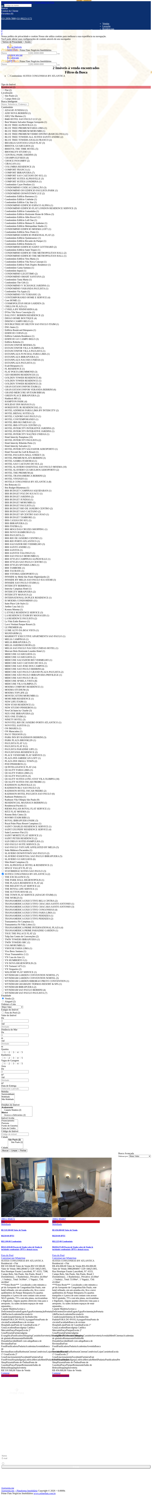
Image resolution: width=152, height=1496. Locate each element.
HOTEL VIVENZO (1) (16, 478)
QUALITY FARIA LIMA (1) (19, 770)
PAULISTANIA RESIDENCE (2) (21, 752)
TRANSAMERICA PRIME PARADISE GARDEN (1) (31, 930)
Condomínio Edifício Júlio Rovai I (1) (22, 217)
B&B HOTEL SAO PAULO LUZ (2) (23, 119)
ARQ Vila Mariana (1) (15, 116)
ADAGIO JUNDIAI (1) (16, 110)
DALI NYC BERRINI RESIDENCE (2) (24, 315)
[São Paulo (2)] (15, 1142)
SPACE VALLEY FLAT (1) (18, 868)
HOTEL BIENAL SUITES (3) (19, 413)
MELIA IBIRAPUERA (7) (17, 642)
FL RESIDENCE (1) (15, 368)
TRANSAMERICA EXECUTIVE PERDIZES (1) (29, 915)
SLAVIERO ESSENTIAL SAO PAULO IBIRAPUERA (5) (33, 856)
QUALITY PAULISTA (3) (18, 776)
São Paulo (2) (11, 96)
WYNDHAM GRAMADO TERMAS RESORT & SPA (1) (33, 984)
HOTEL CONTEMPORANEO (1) (21, 419)
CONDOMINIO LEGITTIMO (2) (21, 273)
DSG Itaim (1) (11, 327)
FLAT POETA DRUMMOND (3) (21, 371)
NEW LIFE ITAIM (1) (15, 701)
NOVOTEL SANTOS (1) (17, 725)
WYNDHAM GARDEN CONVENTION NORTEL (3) (32, 978)
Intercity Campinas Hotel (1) (18, 588)
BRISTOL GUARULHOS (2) (19, 146)
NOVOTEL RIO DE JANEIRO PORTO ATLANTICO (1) (33, 722)
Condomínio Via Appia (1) (17, 291)
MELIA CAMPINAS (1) (16, 639)
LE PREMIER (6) (13, 627)
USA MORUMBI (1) (15, 945)
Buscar (5, 1150)
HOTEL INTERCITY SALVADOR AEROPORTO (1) (31, 449)
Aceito (28, 42)
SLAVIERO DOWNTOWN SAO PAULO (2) (27, 853)
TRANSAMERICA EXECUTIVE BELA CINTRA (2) (31, 901)
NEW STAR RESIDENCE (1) (19, 704)
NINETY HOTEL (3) (15, 719)
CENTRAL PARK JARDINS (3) (21, 155)
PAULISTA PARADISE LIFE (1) (21, 749)
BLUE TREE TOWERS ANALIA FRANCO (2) (28, 140)
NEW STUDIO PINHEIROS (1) (20, 707)
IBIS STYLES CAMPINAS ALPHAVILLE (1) (27, 559)
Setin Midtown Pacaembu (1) (18, 850)
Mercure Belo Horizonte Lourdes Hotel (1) (25, 651)
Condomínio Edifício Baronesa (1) (21, 196)
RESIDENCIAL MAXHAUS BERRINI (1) (26, 802)
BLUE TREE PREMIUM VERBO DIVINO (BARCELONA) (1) (36, 134)
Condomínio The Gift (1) (16, 282)
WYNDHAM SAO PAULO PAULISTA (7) (26, 993)
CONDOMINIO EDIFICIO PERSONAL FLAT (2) (29, 235)
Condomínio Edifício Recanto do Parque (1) (25, 241)
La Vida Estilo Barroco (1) (17, 621)
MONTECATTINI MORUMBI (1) (21, 695)
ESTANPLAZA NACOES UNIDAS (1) (24, 360)
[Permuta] (9, 1123)
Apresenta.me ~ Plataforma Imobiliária (19, 1490)
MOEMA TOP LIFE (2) (16, 692)
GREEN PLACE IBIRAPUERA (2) (22, 395)
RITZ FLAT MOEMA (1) (17, 811)
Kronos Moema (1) (14, 609)
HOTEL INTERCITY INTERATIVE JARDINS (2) (29, 428)
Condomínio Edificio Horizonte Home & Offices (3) (29, 214)
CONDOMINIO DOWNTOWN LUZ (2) (25, 193)
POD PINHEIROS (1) (15, 764)
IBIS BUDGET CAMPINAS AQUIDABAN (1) (28, 490)
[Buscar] (2, 6)
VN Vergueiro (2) (13, 969)
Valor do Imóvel (8, 1015)
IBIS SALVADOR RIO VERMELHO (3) (25, 544)
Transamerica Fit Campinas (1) (19, 921)
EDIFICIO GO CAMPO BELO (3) (22, 339)
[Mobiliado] (8, 1097)
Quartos (5, 1049)
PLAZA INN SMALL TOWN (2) (21, 761)
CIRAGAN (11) (12, 163)
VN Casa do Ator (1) (14, 957)
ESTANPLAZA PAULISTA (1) (20, 363)
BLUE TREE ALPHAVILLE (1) (20, 125)
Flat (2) (8, 90)
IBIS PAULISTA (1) (14, 535)
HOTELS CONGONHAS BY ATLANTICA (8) (28, 481)
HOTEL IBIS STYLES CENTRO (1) (23, 425)
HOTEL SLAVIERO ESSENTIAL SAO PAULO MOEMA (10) (35, 467)
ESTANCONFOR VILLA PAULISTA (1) (25, 351)
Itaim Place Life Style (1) (16, 603)
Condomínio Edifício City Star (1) (21, 202)
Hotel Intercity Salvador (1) (17, 446)
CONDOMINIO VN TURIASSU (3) (23, 294)
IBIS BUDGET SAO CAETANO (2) (23, 511)
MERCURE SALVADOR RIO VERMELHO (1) (28, 660)
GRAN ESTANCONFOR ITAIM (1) (23, 386)
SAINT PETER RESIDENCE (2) (21, 838)
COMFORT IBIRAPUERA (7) (20, 172)
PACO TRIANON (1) (15, 734)
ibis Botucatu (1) (12, 484)
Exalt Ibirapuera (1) (14, 366)
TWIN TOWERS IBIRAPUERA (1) (22, 939)
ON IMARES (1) (13, 728)
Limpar (14, 1150)
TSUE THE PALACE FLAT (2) (20, 933)
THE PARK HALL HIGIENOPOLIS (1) (24, 880)
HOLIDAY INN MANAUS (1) (20, 404)
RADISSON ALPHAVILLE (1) (20, 785)
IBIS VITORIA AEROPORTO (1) (21, 574)
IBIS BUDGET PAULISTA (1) (20, 505)
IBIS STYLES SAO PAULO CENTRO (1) (25, 562)
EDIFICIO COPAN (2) (16, 333)
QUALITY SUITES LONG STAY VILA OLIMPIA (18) (32, 779)
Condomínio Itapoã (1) (15, 270)
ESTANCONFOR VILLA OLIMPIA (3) (24, 348)
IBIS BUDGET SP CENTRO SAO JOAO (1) (27, 514)
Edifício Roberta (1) (14, 342)
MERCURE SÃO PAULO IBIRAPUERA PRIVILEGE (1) (33, 675)
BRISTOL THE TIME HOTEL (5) (21, 149)
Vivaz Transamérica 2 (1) (16, 954)
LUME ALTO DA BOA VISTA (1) (22, 630)
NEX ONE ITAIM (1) (15, 716)
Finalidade (6, 995)
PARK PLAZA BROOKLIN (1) (20, 740)
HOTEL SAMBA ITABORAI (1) (21, 461)
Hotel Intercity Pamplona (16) (19, 437)
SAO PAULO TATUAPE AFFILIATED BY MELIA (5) (32, 847)
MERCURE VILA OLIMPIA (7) (20, 684)
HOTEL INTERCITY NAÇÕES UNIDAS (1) (27, 434)
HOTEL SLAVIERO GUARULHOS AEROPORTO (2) (32, 470)
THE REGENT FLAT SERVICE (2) (22, 886)
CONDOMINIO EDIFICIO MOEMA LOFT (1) (28, 229)
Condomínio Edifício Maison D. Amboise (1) (26, 223)
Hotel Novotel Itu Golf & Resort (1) (21, 452)
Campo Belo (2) (12, 98)
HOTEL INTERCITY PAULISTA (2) (23, 440)
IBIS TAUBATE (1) (14, 571)
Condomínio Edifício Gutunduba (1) (22, 211)
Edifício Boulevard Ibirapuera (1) (20, 330)
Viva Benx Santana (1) (15, 951)
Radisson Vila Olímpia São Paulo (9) (22, 799)
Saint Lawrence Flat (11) (16, 832)
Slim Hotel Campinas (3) (16, 862)
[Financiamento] (9, 1121)
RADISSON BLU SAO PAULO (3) (22, 788)
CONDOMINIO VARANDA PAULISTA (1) (26, 288)
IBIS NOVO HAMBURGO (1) (20, 532)
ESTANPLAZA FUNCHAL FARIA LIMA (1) (27, 354)
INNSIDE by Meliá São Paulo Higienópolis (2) (27, 577)
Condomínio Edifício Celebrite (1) (21, 199)
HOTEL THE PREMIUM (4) (19, 473)
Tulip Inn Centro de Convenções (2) (22, 936)
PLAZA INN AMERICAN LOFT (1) (23, 758)
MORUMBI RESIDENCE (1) (19, 698)
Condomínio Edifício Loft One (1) (21, 220)
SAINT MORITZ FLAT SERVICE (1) (23, 835)
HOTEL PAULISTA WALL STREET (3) (24, 455)
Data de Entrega (8, 1086)
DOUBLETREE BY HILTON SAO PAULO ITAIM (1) (32, 324)
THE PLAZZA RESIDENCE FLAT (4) (24, 883)
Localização (6, 93)
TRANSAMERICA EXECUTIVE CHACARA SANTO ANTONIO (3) (39, 906)
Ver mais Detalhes (9, 1375)
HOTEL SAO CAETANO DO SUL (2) (24, 464)
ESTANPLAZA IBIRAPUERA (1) (21, 357)
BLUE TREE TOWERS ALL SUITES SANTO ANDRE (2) (34, 137)
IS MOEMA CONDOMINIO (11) (21, 600)
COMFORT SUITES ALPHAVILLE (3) (24, 178)
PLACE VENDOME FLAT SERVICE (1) (25, 755)
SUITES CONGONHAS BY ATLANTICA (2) (27, 874)
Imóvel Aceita (7, 1118)
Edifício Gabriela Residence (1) (19, 336)
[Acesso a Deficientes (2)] (16, 1115)
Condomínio (7, 107)
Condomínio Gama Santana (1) (19, 267)
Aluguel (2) (10, 1001)
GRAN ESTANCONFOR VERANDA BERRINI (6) (30, 389)
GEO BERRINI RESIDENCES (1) (22, 374)
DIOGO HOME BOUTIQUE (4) (21, 318)
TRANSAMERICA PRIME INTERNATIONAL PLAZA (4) (34, 927)
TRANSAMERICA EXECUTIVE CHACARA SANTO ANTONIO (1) (39, 903)
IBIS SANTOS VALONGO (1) (20, 553)
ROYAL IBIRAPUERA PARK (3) (21, 820)
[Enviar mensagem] (58, 53)
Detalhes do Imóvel (10, 1105)
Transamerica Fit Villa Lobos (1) (20, 924)
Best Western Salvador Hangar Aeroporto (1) (26, 122)
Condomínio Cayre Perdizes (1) (19, 184)
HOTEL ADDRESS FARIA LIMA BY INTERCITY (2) (32, 410)
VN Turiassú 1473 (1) (15, 966)
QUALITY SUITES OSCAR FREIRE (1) (25, 782)
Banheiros (6, 1055)
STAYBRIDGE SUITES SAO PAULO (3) (25, 871)
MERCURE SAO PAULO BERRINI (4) (24, 669)
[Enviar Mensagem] (58, 64)
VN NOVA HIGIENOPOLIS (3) (20, 963)
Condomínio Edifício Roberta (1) (20, 244)
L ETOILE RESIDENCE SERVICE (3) (24, 612)
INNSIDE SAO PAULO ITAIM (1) (22, 582)
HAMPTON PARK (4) (16, 401)
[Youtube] (76, 1442)
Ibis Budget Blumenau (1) (17, 487)
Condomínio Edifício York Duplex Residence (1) (28, 264)
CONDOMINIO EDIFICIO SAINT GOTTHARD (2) (31, 247)
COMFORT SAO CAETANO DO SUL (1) (25, 175)
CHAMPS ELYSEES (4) (17, 157)
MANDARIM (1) (13, 633)
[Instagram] (76, 1436)
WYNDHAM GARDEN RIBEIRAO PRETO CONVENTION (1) (37, 981)
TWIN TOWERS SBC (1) (17, 942)
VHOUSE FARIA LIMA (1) (18, 948)
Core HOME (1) (12, 300)
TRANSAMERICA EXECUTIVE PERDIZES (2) (29, 918)
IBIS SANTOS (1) (14, 550)
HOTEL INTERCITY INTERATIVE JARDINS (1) (29, 431)
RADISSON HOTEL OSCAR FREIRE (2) (25, 791)
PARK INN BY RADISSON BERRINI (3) (25, 737)
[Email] (76, 1447)
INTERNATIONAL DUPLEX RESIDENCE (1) (28, 597)
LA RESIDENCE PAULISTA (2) (21, 618)
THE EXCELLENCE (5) (17, 877)
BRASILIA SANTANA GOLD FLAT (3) (25, 143)
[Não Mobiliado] (8, 1099)
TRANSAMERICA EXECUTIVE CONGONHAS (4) (31, 909)
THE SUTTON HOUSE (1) (18, 892)
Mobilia (4, 1091)
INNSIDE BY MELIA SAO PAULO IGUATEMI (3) (30, 580)
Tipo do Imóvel (8, 84)
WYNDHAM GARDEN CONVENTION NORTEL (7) (32, 975)
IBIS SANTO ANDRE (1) (17, 547)
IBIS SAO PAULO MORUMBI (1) (22, 556)
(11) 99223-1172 (24, 18)
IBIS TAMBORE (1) (15, 568)
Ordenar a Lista (8, 1004)
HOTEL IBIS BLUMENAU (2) (20, 422)
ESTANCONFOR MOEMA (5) (20, 345)
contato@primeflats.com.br (19, 1415)
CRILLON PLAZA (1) (16, 306)
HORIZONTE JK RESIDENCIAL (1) (23, 407)
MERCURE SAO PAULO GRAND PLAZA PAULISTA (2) (34, 672)
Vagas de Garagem (10, 1060)
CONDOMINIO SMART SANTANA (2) (25, 276)
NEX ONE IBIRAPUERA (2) (19, 713)
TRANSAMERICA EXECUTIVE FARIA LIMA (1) (30, 912)
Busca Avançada (126, 1153)
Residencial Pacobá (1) (15, 805)
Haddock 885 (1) (13, 398)
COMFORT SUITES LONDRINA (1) (23, 181)
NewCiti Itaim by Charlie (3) (18, 710)
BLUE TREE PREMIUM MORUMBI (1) (25, 131)
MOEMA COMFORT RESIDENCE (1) (24, 687)
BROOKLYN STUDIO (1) (18, 152)
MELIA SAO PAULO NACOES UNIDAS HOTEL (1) (31, 648)
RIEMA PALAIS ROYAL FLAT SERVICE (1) (27, 808)
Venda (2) (9, 998)
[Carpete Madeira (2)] (16, 1110)
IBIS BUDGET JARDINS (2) (19, 496)
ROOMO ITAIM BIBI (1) (17, 817)
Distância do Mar (9, 1029)
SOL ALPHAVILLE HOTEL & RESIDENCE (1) (29, 865)
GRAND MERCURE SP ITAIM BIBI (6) (25, 392)
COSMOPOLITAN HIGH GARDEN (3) (24, 303)
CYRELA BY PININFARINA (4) (21, 309)
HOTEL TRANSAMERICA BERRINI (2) (25, 475)
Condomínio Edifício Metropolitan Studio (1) (26, 226)
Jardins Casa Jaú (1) (14, 606)
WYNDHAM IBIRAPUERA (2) (20, 987)
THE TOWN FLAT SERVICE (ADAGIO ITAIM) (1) (31, 895)
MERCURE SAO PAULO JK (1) (21, 678)
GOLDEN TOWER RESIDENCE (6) (23, 377)
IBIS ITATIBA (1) (13, 526)
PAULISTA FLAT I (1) (16, 743)
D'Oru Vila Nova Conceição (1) (20, 312)
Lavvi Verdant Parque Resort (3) (20, 624)
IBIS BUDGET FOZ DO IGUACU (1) (23, 493)
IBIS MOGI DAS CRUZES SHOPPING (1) (26, 529)
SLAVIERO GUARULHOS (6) (20, 859)
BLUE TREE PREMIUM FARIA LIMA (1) (26, 128)
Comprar (5, 1373)
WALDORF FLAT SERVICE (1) (21, 972)
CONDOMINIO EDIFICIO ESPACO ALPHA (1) (29, 205)
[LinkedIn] (76, 1430)
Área (3, 1066)
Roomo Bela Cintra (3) (15, 814)
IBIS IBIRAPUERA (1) (16, 523)
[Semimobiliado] (8, 1094)
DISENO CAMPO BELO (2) (19, 321)
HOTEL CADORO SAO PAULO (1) (23, 416)
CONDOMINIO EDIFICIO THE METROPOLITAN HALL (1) (35, 256)
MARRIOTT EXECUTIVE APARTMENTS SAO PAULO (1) (35, 636)
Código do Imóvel (9, 1131)
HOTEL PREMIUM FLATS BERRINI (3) (25, 458)
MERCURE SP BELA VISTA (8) (21, 681)
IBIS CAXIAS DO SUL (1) (18, 520)
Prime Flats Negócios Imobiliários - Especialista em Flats (27, 2)
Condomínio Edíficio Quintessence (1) (23, 238)
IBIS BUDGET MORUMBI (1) (20, 502)
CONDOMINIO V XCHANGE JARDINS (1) (27, 285)
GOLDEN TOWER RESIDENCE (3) (23, 383)
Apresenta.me (7, 1488)
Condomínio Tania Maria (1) (18, 279)
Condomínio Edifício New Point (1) (21, 232)
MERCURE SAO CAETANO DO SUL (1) (26, 663)
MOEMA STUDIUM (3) (17, 689)
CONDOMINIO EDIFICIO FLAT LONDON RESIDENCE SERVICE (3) (41, 208)
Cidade (4, 1137)
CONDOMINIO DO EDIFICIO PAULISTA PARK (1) (31, 190)
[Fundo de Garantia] (9, 1126)
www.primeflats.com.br (45, 1493)
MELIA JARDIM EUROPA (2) (20, 645)
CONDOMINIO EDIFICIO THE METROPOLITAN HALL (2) (35, 253)
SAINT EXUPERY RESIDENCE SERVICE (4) (28, 829)
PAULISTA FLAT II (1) (16, 746)
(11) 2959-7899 (8, 18)
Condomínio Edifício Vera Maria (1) (22, 259)
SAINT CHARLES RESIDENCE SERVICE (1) (28, 826)
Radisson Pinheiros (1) (15, 796)
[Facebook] (76, 1425)
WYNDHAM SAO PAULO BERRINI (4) (25, 990)
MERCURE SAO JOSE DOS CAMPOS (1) (26, 666)
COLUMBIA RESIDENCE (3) (20, 166)
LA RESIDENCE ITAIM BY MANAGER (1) (27, 615)
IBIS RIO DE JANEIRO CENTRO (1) (23, 538)
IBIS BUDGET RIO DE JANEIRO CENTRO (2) (29, 508)
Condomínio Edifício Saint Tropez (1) (22, 250)
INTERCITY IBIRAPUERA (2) (20, 591)
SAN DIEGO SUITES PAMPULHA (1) (24, 841)
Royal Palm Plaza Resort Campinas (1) (23, 823)
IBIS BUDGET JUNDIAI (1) (19, 499)
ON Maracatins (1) (13, 731)
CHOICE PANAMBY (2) (17, 160)
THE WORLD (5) (13, 898)
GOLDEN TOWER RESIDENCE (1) (23, 380)
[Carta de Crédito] (9, 1128)
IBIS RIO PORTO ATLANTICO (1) (22, 541)
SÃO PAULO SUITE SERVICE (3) (22, 844)
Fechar (23, 1150)
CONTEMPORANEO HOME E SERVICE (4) (27, 297)
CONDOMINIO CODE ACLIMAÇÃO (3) (25, 187)
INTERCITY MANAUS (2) (18, 594)
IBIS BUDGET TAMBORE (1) (20, 517)
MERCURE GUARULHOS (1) (20, 654)
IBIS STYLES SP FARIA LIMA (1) (22, 565)
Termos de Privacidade (12, 42)
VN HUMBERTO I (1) (16, 960)
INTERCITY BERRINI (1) (18, 585)
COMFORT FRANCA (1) (17, 169)
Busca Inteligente (9, 101)
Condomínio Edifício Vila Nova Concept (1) (25, 262)
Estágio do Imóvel (9, 1009)
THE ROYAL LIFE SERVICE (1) (21, 889)
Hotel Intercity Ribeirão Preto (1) (20, 443)
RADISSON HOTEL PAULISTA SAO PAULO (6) (30, 794)
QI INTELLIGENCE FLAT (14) (20, 767)
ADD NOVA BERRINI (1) (18, 113)
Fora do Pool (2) (12, 1012)
